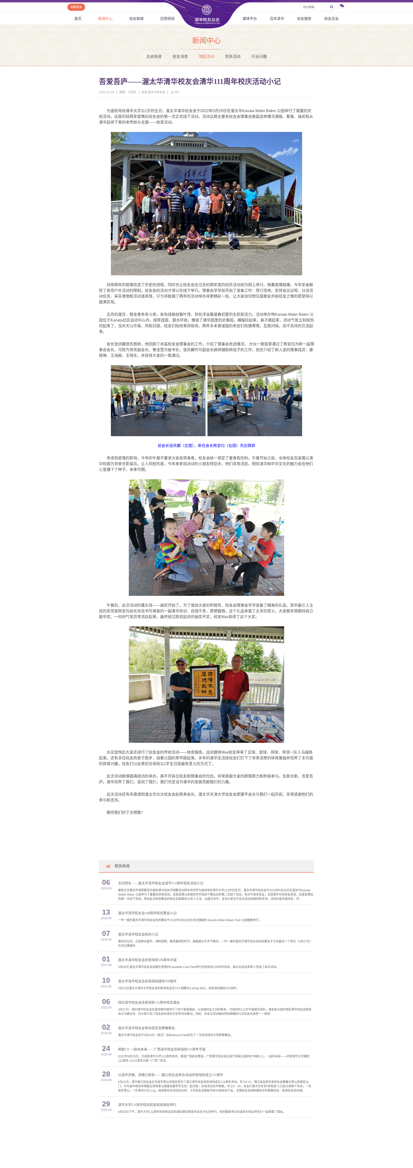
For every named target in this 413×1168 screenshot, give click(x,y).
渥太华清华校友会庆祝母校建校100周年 (147, 981)
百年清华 (277, 18)
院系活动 (232, 56)
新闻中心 (105, 18)
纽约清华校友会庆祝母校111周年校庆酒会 (149, 1002)
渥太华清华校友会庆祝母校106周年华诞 (147, 960)
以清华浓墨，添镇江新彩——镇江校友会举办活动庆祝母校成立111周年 (170, 1075)
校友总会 (331, 18)
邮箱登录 (76, 7)
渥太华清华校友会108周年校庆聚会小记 (147, 913)
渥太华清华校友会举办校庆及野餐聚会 (146, 1028)
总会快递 (154, 56)
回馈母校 (167, 18)
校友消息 (180, 56)
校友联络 (136, 18)
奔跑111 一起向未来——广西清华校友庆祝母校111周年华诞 (162, 1049)
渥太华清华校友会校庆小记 (138, 934)
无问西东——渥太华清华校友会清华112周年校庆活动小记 (160, 883)
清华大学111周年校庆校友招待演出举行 (147, 1105)
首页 (78, 18)
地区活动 (206, 56)
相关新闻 (122, 866)
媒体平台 (250, 18)
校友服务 (304, 18)
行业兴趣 (259, 56)
